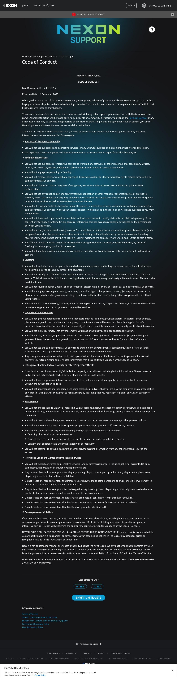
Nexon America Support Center (38, 56)
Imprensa (10, 658)
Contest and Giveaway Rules (35, 624)
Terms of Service (138, 118)
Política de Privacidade (59, 658)
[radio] (80, 586)
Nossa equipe (71, 653)
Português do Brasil (160, 6)
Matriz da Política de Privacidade (89, 658)
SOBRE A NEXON (53, 653)
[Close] (173, 670)
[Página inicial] (10, 5)
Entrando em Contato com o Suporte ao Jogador (45, 620)
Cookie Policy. (40, 675)
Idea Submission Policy (32, 627)
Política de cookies (142, 658)
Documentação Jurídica (119, 658)
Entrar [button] (131, 5)
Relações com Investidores (31, 658)
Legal (61, 56)
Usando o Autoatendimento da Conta (39, 617)
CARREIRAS (87, 653)
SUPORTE (101, 653)
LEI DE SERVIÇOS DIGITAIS (120, 653)
